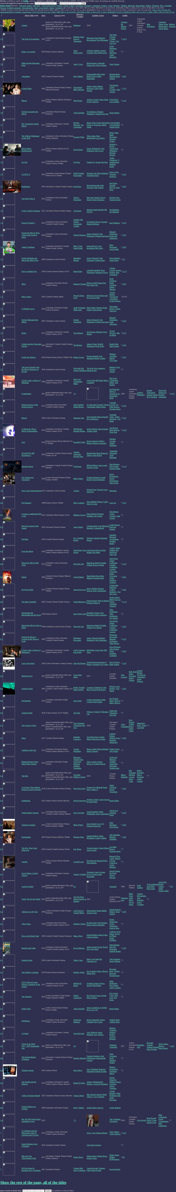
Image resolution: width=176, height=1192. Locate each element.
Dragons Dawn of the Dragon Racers (30, 406)
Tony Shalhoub (92, 1069)
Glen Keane (91, 550)
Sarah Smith (78, 248)
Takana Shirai (78, 1096)
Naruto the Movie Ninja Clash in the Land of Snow (31, 235)
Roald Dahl (113, 344)
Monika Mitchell (79, 1058)
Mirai (24, 284)
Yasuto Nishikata (79, 371)
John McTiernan (79, 663)
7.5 (1, 174)
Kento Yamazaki (93, 1020)
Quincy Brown (102, 971)
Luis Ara (112, 503)
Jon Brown (113, 428)
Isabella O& (102, 210)
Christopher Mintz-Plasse (96, 407)
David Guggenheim (163, 1120)
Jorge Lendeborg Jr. (94, 1008)
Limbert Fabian (112, 735)
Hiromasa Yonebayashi (78, 758)
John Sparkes (103, 429)
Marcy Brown (114, 701)
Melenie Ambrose (112, 1029)
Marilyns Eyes (27, 676)
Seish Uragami (92, 751)
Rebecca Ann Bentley (114, 687)
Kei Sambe (113, 618)
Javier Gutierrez (93, 102)
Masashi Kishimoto (113, 233)
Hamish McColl (112, 186)
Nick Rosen (113, 827)
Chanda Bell (78, 1168)
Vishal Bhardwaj (79, 602)
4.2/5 (124, 174)
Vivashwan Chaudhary (113, 298)
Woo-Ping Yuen (79, 789)
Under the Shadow (29, 357)
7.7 (1, 125)
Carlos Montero (112, 866)
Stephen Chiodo (79, 924)
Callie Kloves (114, 525)
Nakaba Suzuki (112, 370)
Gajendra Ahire (112, 416)
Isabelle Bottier (115, 951)
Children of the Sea (29, 750)
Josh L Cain (91, 1133)
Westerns (155, 6)
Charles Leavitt (112, 269)
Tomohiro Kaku (93, 175)
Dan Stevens (91, 861)
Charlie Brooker (112, 1092)
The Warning (26, 997)
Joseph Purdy (114, 127)
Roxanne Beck (112, 970)
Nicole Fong (91, 490)
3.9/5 (124, 247)
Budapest (76, 25)
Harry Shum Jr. (92, 790)
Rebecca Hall (92, 283)
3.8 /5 (124, 39)
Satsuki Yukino (152, 395)
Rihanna (99, 332)
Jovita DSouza (114, 301)
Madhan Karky (112, 165)
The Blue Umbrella (29, 602)
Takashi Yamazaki (77, 453)
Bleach (24, 418)
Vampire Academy (29, 825)
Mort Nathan (114, 664)
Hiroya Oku (114, 172)
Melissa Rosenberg (113, 1068)
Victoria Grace (102, 490)
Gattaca (24, 25)
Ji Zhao (76, 491)
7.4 (1, 211)
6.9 (1, 503)
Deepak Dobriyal (93, 603)
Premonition (26, 837)
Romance (87, 6)
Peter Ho (98, 959)
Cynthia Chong (112, 40)
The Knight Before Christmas (29, 1058)
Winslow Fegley (93, 800)
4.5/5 (124, 813)
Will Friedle (96, 986)
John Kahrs (77, 550)
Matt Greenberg (114, 274)
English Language (14, 8)
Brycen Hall (100, 550)
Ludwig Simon (92, 937)
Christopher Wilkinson (113, 150)
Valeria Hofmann (113, 444)
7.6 (1, 150)
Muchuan (113, 491)
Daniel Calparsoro (77, 997)
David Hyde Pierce (98, 690)
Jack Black (91, 222)
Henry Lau (91, 959)
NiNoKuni (26, 1021)
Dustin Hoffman (93, 224)
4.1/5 (124, 333)
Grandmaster (26, 394)
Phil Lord (77, 379)
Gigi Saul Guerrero (94, 1145)
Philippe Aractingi (112, 355)
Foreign (59, 6)
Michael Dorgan (112, 154)
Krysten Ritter (92, 802)
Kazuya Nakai (98, 565)
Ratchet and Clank (29, 948)
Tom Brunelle (140, 899)
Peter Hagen (163, 1048)
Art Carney (104, 664)
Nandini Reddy (112, 542)
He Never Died (27, 590)
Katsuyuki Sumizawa (113, 237)
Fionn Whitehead (93, 149)
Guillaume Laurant (113, 564)
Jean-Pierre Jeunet (113, 560)
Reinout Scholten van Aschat (95, 515)
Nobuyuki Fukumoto (113, 712)
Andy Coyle (78, 64)
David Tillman (114, 961)
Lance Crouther (140, 903)
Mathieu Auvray (79, 515)
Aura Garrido (101, 996)
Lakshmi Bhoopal (112, 536)
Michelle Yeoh (101, 787)
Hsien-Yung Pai (115, 310)
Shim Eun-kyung (93, 296)
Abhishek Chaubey (113, 605)
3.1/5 (124, 101)
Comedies (167, 6)
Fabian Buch (91, 1156)
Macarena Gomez (98, 739)
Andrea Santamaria (94, 700)
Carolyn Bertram (112, 1038)
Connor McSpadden (141, 895)
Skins (24, 738)
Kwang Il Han (78, 137)
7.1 (1, 394)
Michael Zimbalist (112, 838)
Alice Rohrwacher (78, 52)
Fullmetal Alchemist (113, 1046)
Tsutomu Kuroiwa (112, 175)
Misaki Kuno (92, 371)
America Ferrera (103, 405)
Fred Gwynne (92, 504)
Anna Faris (91, 380)
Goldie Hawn (131, 725)
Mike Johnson (78, 90)
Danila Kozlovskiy (94, 826)
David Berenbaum (113, 480)
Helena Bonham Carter (95, 87)
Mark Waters (78, 479)
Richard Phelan (79, 431)
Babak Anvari (78, 357)
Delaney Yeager (112, 140)
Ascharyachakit (27, 887)
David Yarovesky (79, 801)
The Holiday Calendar (30, 972)
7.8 (1, 76)
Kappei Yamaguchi (151, 391)
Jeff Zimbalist (114, 835)
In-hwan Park (94, 298)
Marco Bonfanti (124, 776)
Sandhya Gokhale (112, 581)
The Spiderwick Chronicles (28, 479)
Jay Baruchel (92, 405)
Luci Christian (99, 1097)
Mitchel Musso (92, 465)
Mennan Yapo (78, 837)
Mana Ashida (92, 749)
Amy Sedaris (98, 1035)
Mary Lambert (78, 503)
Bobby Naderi (100, 358)
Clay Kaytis (141, 1120)
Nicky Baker (114, 1132)
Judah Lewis (151, 1123)
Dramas (3, 8)
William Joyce (114, 738)
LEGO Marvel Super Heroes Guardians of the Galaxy (31, 984)
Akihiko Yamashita (77, 767)
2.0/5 (124, 912)
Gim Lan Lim (114, 42)
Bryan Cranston (101, 222)
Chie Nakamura (101, 640)
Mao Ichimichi (102, 173)
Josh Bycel (113, 811)
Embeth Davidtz (100, 1071)
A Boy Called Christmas (31, 211)
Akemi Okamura (98, 200)
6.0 (1, 1046)
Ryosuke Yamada (150, 1044)
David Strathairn (98, 480)
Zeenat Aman (92, 913)
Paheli (24, 577)
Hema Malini (102, 911)
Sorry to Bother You (29, 271)
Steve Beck (77, 1070)
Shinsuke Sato (78, 418)
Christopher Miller (77, 383)
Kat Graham (91, 971)
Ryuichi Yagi (78, 456)
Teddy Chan (78, 960)
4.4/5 (124, 627)
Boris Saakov (114, 913)
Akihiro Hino (114, 1020)
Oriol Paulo (77, 101)
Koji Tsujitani (152, 397)
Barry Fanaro (114, 662)
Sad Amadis (97, 702)
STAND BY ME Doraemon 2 (28, 454)
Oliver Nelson (101, 65)
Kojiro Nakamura (113, 921)
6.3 (1, 813)
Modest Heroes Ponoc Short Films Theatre (30, 763)
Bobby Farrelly (79, 688)
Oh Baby (25, 539)
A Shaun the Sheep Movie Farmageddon (29, 430)
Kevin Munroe (79, 948)
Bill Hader (99, 380)
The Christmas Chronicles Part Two (79, 725)
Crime (110, 6)
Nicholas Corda (93, 872)
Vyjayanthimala (152, 884)
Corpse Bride (27, 89)
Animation (96, 6)
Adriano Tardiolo (93, 51)
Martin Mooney (112, 288)
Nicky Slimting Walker (112, 1060)
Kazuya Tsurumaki (77, 40)
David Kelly (99, 346)
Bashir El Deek (79, 1083)
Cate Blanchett (103, 526)
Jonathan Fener (112, 814)
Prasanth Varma (79, 442)
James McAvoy (92, 246)
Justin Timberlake (95, 813)
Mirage (24, 101)
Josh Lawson (124, 676)
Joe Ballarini (114, 210)
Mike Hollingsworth (114, 1094)
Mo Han (104, 162)
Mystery (117, 6)
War (161, 6)
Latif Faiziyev (78, 911)
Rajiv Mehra (78, 76)
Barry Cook (77, 246)
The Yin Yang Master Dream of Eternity (79, 899)
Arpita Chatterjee (113, 159)
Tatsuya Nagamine (77, 199)
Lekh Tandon (140, 886)
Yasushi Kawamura (78, 174)
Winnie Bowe (102, 1156)
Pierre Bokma (92, 514)
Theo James (91, 136)
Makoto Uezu (114, 367)
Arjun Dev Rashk (163, 883)
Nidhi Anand (114, 749)
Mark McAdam (113, 136)
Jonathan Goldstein (113, 654)
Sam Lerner (102, 465)
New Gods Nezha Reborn (31, 491)
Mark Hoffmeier (113, 982)
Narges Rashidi (92, 356)
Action (65, 6)
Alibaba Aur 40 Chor (30, 912)
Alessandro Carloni (77, 225)
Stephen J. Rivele (113, 145)
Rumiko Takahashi (162, 396)
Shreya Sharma (103, 601)
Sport (36, 8)
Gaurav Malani (112, 293)
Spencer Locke (92, 468)
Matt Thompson (151, 25)
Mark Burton (114, 430)
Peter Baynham (113, 246)
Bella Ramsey (92, 63)
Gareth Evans (78, 862)
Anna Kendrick (92, 812)
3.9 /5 (172, 394)
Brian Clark (113, 133)
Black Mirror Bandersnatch (27, 150)
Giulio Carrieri (140, 780)
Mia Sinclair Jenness (94, 1095)
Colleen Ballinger (112, 591)
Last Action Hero (28, 663)
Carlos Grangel (112, 88)
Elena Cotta (131, 780)
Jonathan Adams (93, 983)
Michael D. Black (77, 984)
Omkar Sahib (161, 888)
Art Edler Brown (114, 406)
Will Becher (77, 429)
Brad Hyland (96, 1170)
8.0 (1, 25)
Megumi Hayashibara (96, 39)
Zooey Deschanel (102, 814)
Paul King (77, 187)
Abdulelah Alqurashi (113, 452)
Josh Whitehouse (95, 1057)
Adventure (79, 6)
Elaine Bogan (78, 407)
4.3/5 (124, 223)
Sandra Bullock (92, 836)
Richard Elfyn (102, 861)
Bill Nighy (99, 248)
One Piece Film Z (28, 199)
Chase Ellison (104, 848)
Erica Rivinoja (114, 647)
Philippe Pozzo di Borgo (115, 1083)
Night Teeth (26, 1009)
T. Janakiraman (114, 161)
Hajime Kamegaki (77, 321)
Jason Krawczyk (79, 590)
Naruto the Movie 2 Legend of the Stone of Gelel (30, 639)
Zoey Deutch (92, 824)
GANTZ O (26, 174)
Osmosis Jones (27, 689)
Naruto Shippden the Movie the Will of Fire (30, 259)
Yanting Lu (91, 162)
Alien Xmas (26, 924)
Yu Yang (76, 162)
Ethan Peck (91, 973)
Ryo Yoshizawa (92, 419)
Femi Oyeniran (112, 1055)
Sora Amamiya (99, 368)
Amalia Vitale (92, 431)
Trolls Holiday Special (30, 813)
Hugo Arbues (92, 998)
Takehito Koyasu (101, 114)
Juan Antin (77, 701)
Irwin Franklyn (112, 280)
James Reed (113, 260)
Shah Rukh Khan (93, 576)
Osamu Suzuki (115, 200)
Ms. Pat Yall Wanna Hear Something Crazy (31, 1120)
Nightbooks (26, 801)
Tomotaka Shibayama (79, 309)
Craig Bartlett (114, 123)
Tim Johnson (78, 333)
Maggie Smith (92, 210)
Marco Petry (78, 936)
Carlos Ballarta (115, 1108)
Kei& (75, 173)
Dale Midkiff (92, 502)
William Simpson (172, 25)
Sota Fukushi (92, 417)
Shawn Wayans (112, 876)
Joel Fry (90, 212)
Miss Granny (26, 297)
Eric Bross (77, 849)
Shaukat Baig (114, 74)
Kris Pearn (77, 652)
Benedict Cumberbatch (95, 528)
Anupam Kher (98, 578)
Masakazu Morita (93, 563)
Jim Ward (94, 949)
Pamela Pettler (114, 469)
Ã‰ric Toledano (112, 1087)
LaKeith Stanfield (93, 270)
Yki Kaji (90, 368)
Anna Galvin (92, 850)
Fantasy (104, 6)
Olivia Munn (163, 29)
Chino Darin (103, 100)
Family (71, 6)
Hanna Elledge (101, 1133)
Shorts (51, 8)
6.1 (1, 948)
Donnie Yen (91, 787)
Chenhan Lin (92, 961)
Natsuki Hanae (101, 308)
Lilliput (112, 79)
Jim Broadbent (94, 247)
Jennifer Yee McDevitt (114, 551)
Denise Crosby (102, 502)
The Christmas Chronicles (114, 1120)
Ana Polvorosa (92, 737)
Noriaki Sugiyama (102, 236)
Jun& (75, 308)
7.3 (1, 259)
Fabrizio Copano (112, 440)
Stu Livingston (78, 126)
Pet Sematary (26, 503)
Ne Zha (24, 162)
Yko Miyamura (102, 40)
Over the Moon (27, 551)
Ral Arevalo (91, 996)
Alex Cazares (92, 762)
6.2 (1, 887)
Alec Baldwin (92, 1032)
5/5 (123, 259)
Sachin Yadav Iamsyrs (95, 1108)
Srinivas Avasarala (99, 443)
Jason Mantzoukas (163, 25)
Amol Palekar (78, 577)
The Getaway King (29, 725)
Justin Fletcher (92, 429)
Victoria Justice (92, 848)
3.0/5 (124, 284)
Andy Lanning (115, 988)
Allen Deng (131, 899)
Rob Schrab (113, 466)
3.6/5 (124, 590)
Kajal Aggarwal (93, 441)
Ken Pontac (113, 699)
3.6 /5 (124, 430)
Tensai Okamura (79, 235)
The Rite (25, 776)
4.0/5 (124, 76)
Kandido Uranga (93, 613)
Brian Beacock (102, 453)
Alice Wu (113, 555)
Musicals (131, 6)
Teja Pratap (113, 751)
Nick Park (113, 432)
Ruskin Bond (114, 597)
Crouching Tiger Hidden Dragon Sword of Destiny (31, 788)
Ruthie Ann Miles (93, 552)
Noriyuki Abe (78, 368)
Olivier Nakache (112, 1079)
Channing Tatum (162, 23)
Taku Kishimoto (113, 611)
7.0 (1, 466)
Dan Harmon (114, 464)
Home (24, 333)
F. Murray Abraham (97, 663)
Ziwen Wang (131, 903)
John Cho (94, 285)
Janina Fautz (103, 935)
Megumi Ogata (92, 38)
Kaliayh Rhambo (98, 925)
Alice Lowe (99, 151)
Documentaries (27, 8)
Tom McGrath (78, 1034)
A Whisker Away (28, 309)
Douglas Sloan (115, 409)
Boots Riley (77, 271)
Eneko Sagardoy (100, 615)
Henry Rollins (92, 589)
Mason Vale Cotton (94, 123)
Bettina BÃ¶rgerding (114, 1158)
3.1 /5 (124, 271)
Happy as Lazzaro (28, 52)
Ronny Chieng (131, 679)
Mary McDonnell (93, 137)
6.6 (1, 676)
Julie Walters (99, 188)
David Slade (78, 150)
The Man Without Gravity (79, 776)
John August (114, 91)
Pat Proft (112, 873)
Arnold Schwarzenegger (96, 662)
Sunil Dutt (150, 887)
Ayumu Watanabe (77, 750)
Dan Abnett (113, 986)
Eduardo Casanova (77, 738)
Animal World (27, 713)
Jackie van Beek (141, 726)
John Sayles (113, 483)
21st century (43, 8)
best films (36, 6)
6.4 (1, 776)
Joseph (98, 162)
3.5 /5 (124, 466)
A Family (25, 1034)
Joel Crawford (78, 813)
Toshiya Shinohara (141, 394)
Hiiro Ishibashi (102, 749)
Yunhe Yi (97, 712)
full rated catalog (25, 6)
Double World (27, 960)
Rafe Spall (133, 672)
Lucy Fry (100, 824)
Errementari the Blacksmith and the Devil (31, 614)
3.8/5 (124, 825)
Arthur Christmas (28, 247)
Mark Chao (131, 895)
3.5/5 (124, 503)
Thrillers (124, 6)
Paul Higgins (92, 863)
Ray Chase (98, 1022)
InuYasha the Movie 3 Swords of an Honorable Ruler (114, 393)
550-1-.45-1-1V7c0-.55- (161, 10)
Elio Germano (132, 772)
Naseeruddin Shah (94, 74)
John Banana (114, 945)
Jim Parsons (91, 332)
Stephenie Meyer (113, 1072)
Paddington (26, 187)
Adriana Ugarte (92, 100)
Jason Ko (90, 492)
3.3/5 (124, 357)
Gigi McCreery (115, 593)
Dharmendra (91, 911)
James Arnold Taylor (94, 947)
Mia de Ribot (114, 334)
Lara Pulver (100, 138)
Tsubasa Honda (152, 1047)
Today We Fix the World (31, 899)
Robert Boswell (114, 972)
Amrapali (112, 887)
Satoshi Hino (100, 260)
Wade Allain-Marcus (163, 1045)
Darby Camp (131, 730)
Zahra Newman (132, 675)
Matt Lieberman (163, 1116)
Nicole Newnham (113, 791)
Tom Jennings (114, 959)
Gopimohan (113, 539)
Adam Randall (78, 1009)
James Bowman (112, 1099)
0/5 (123, 1157)
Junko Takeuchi (93, 234)
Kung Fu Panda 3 (28, 223)
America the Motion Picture (124, 25)
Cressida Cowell (112, 404)
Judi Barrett (113, 384)
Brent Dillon (114, 801)
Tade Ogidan (114, 64)
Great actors (46, 6)
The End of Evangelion (30, 39)
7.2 (1, 309)
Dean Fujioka (152, 1049)
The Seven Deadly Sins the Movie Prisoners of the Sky (30, 369)
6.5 (1, 725)
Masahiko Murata (77, 259)
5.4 (1, 1120)
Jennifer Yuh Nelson (78, 221)
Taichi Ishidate (78, 113)
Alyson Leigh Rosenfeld (94, 875)
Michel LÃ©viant (113, 359)
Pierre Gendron (112, 284)
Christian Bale (92, 526)
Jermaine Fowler (101, 273)
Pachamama (26, 701)
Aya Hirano (97, 628)
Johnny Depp (92, 86)
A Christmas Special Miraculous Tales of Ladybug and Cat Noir (30, 1133)
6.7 (1, 627)
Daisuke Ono (92, 173)
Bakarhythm (91, 453)
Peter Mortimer (112, 824)
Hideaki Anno (78, 37)
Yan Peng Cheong (113, 36)
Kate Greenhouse (99, 591)
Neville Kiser (114, 976)
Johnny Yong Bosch (94, 310)
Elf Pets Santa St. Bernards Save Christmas (31, 1169)
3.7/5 (124, 89)
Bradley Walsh (79, 972)
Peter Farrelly (78, 690)
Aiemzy (90, 1082)
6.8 (1, 564)
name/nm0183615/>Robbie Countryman (15, 12)
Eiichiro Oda (114, 198)
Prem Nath (151, 889)
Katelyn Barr (114, 928)
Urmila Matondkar (94, 77)
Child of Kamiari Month (31, 1096)
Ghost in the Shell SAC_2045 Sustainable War (30, 1046)
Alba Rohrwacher (100, 53)
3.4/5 (124, 345)
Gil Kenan (77, 211)
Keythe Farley (92, 923)
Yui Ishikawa (92, 112)
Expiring (58, 8)
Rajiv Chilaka (78, 1108)
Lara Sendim (114, 102)
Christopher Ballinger (113, 586)
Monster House (27, 466)
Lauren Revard (92, 1168)
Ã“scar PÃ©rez (112, 332)
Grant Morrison (112, 47)
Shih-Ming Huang (113, 308)
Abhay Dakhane (114, 418)
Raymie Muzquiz (76, 124)
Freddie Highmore (94, 478)
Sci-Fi (53, 6)
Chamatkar (26, 76)
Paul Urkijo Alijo (79, 614)
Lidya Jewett (104, 800)
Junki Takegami (113, 323)
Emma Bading (92, 935)
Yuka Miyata (114, 643)
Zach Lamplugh (79, 1170)
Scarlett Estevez (99, 764)
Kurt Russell (131, 721)
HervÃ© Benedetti (113, 948)
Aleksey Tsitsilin (79, 874)
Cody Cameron (79, 650)
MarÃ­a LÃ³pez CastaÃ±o (114, 861)
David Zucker (114, 871)
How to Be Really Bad (30, 936)
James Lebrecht (112, 786)
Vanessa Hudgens (93, 1056)
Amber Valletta (100, 838)
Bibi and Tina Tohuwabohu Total (29, 1157)
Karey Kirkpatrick (113, 475)
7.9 (1, 39)
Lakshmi (96, 538)
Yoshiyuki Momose (77, 763)
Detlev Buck (78, 1157)
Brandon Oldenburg (113, 741)
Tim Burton (77, 87)
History (148, 6)
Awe (23, 442)
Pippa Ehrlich (114, 258)
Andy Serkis (78, 527)
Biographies (140, 6)
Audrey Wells (114, 548)
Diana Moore (114, 113)
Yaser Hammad (112, 456)
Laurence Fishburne (94, 688)
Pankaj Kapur (92, 601)
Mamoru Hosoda (79, 284)
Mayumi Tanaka (93, 198)
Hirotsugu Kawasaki (77, 639)
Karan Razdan (114, 1169)
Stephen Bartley (112, 1033)
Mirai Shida (91, 308)
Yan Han (76, 713)
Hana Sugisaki (102, 417)
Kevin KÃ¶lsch (114, 935)
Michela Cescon (132, 776)
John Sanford (78, 405)
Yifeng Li (90, 712)
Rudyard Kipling (112, 528)
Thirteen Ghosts (28, 1070)
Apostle (24, 862)
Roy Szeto (113, 999)
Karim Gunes (92, 1158)
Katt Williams (114, 223)
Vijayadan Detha (113, 573)
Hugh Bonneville (93, 185)
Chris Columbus (125, 725)
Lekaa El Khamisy (101, 1084)
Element (90, 538)
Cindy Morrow (115, 1134)
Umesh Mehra (78, 913)
